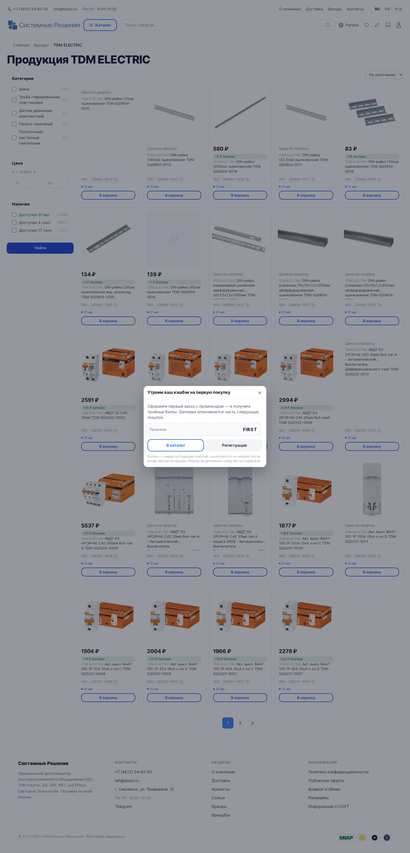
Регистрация (234, 445)
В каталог (176, 445)
